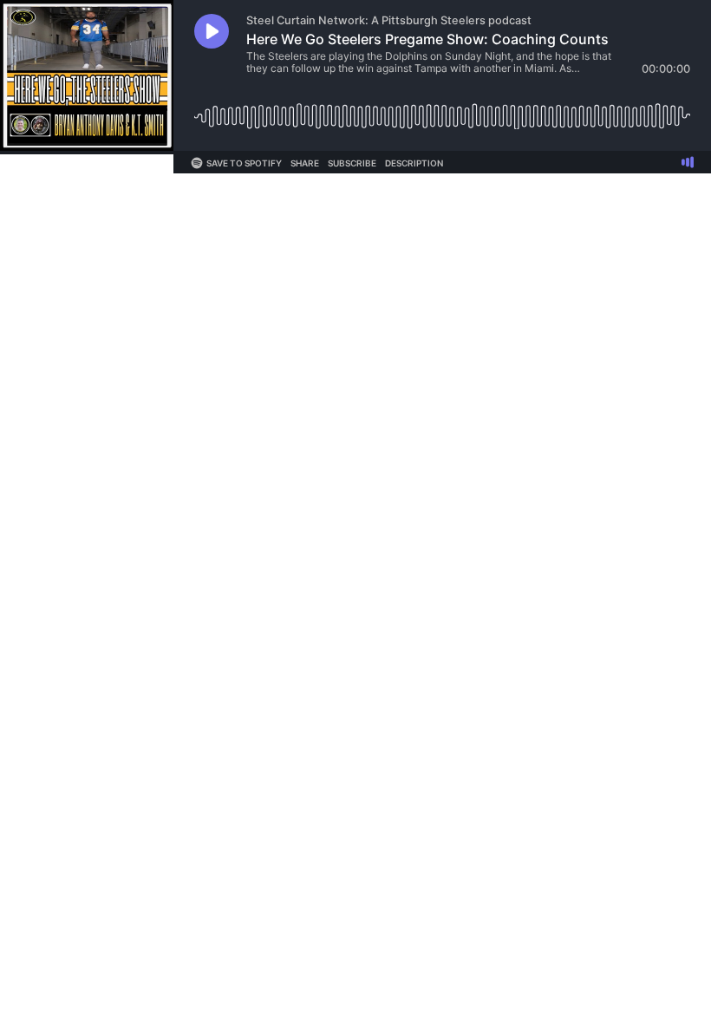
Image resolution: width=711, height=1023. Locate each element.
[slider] (442, 109)
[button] (211, 31)
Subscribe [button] (352, 163)
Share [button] (304, 163)
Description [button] (414, 163)
